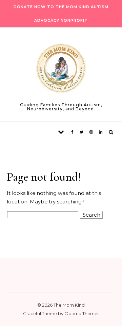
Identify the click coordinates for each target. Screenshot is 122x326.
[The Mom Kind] (61, 69)
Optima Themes (81, 313)
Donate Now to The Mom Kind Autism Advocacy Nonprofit (61, 13)
